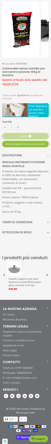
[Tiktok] (31, 396)
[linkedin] (25, 396)
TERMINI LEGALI (15, 326)
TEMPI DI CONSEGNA (17, 222)
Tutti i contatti (11, 382)
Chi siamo (9, 314)
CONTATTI (11, 362)
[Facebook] (6, 396)
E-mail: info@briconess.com (20, 377)
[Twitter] (12, 396)
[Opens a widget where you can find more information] (38, 439)
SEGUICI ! (10, 390)
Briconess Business (15, 319)
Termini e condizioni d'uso (19, 340)
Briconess (23, 408)
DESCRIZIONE (12, 155)
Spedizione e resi (13, 345)
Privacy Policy (11, 355)
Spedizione (23, 95)
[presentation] (4, 275)
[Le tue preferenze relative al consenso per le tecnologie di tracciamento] (5, 441)
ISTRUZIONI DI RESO (17, 232)
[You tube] (37, 396)
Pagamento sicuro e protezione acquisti (22, 333)
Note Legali (10, 350)
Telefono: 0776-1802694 (18, 367)
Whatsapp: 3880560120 (17, 372)
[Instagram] (18, 396)
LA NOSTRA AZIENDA (20, 309)
